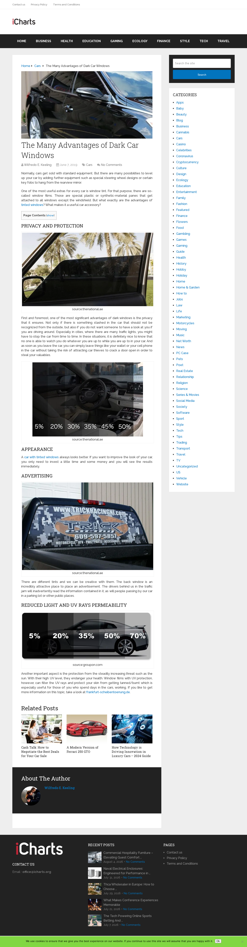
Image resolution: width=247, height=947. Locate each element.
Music (180, 335)
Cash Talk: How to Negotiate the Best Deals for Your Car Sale (40, 751)
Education (91, 41)
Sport (180, 418)
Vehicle (181, 478)
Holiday (181, 275)
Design (181, 174)
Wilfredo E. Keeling (38, 165)
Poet (179, 365)
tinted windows (32, 205)
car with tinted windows (41, 457)
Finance (163, 41)
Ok (218, 941)
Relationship (185, 377)
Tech (204, 41)
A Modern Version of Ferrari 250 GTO (82, 749)
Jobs (179, 299)
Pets (179, 359)
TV (178, 460)
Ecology (139, 41)
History (181, 263)
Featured (182, 210)
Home (21, 41)
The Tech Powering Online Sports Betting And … (127, 918)
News (180, 347)
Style (185, 41)
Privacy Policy (39, 4)
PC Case (182, 353)
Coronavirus (184, 156)
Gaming (116, 41)
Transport (183, 448)
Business (43, 41)
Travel (223, 41)
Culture (181, 168)
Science (182, 389)
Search (202, 74)
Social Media (185, 401)
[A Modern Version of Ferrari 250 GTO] (87, 729)
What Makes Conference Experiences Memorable (130, 902)
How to (181, 293)
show (50, 215)
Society (181, 407)
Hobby (181, 269)
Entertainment (186, 192)
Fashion (181, 204)
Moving (181, 329)
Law (179, 305)
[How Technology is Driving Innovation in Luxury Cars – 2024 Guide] (132, 729)
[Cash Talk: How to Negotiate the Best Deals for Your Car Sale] (41, 729)
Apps (180, 102)
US (178, 472)
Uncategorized (187, 466)
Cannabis (182, 132)
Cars (89, 165)
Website (182, 484)
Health (67, 41)
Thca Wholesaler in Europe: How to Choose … (128, 887)
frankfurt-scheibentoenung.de (108, 692)
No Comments (111, 165)
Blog (179, 120)
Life (179, 311)
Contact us (18, 4)
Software (183, 413)
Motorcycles (185, 323)
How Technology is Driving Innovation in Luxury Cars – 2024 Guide (131, 751)
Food (180, 228)
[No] (242, 942)
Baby (180, 108)
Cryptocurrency (187, 162)
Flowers (182, 222)
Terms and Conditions (66, 4)
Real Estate (184, 371)
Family (181, 198)
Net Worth (183, 341)
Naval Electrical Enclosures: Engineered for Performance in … (126, 871)
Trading (181, 442)
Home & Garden (188, 287)
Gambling (183, 234)
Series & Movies (187, 395)
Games (181, 240)
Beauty (181, 114)
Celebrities (184, 150)
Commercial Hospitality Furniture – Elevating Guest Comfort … (128, 855)
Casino (181, 144)
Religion (182, 383)
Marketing (183, 317)
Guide (180, 251)
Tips (179, 436)
